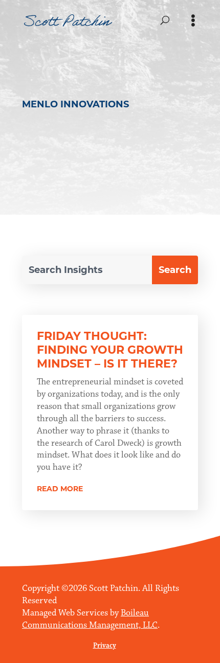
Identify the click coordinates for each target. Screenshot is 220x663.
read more (60, 488)
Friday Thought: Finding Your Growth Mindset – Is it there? (110, 350)
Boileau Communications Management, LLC (90, 619)
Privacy (104, 645)
